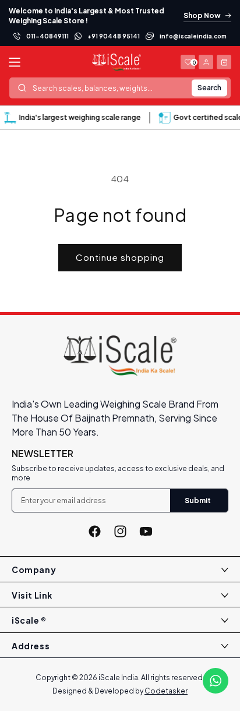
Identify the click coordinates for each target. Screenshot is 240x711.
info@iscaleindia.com (193, 36)
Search (209, 87)
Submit (198, 500)
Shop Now (202, 15)
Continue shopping (120, 257)
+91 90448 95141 (113, 36)
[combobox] (120, 87)
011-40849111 (47, 36)
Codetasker (166, 691)
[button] (224, 62)
